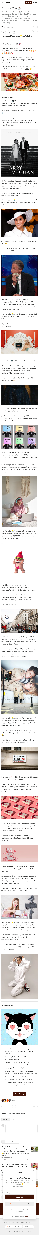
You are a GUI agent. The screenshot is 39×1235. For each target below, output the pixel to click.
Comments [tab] (6, 1119)
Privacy (17, 1222)
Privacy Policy (19, 1211)
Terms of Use (28, 1208)
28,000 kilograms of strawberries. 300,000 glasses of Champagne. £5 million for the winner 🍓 (14, 1166)
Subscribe (28, 2)
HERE (27, 69)
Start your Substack (15, 1227)
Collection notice (30, 1222)
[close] (33, 1170)
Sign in (35, 2)
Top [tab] (4, 1142)
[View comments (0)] (9, 32)
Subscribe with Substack (20, 1204)
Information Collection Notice (23, 1210)
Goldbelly (27, 36)
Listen (35, 27)
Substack (10, 1231)
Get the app (28, 1227)
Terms (22, 1222)
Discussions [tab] (15, 1142)
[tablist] (9, 1119)
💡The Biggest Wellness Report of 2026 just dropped (15, 1154)
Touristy (8, 26)
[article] (19, 1153)
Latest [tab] (8, 1142)
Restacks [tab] (13, 1119)
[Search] (36, 1142)
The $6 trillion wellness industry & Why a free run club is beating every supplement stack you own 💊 (14, 1149)
